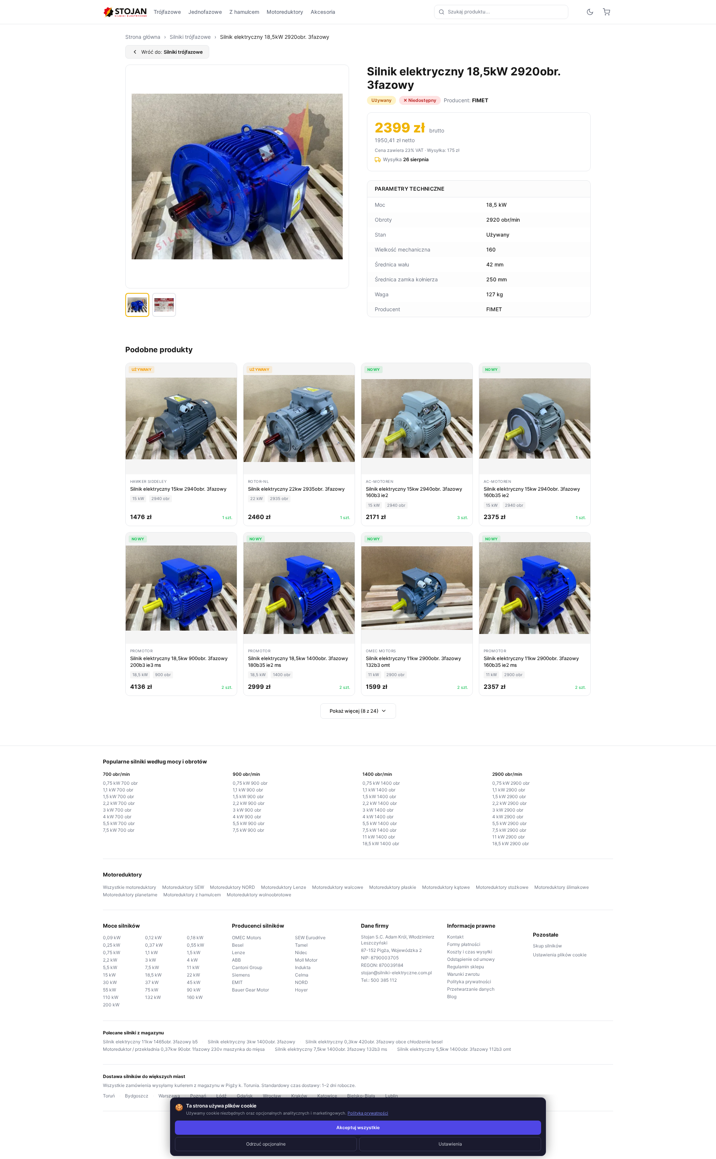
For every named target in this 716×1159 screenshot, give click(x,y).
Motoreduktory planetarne (130, 894)
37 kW (151, 982)
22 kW (193, 975)
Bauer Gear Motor (250, 990)
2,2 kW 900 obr (248, 803)
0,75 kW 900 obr (250, 783)
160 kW (194, 997)
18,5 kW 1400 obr (380, 843)
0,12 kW (153, 937)
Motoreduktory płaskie (392, 887)
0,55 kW (195, 945)
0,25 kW (111, 945)
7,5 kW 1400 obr (379, 830)
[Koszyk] (606, 12)
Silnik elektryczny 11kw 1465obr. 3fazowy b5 (150, 1041)
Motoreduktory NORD (232, 887)
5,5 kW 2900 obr (509, 823)
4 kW (192, 960)
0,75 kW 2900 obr (511, 783)
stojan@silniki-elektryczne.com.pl (396, 972)
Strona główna (142, 37)
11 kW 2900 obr (508, 837)
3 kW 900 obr (247, 810)
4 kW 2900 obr (507, 816)
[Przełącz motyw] (590, 12)
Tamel (301, 945)
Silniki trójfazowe (190, 37)
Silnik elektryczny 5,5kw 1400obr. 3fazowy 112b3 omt (454, 1049)
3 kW (150, 960)
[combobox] (501, 12)
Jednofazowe (205, 12)
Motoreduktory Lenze (283, 887)
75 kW (151, 990)
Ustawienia (450, 1144)
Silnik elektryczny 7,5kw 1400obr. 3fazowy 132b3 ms (331, 1049)
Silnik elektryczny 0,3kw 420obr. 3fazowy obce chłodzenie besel (374, 1041)
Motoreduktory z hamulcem (192, 894)
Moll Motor (306, 960)
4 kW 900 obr (247, 816)
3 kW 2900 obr (507, 810)
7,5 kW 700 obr (118, 830)
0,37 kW (154, 945)
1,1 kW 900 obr (248, 790)
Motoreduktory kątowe (446, 887)
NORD (301, 982)
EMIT (237, 982)
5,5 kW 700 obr (119, 823)
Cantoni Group (247, 967)
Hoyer (301, 990)
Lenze (238, 952)
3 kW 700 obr (117, 810)
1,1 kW (151, 952)
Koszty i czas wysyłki (469, 952)
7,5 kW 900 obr (248, 830)
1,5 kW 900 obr (248, 796)
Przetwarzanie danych (470, 989)
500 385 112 (384, 980)
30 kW (110, 982)
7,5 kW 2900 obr (509, 830)
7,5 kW (152, 967)
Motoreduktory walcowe (337, 887)
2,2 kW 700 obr (119, 803)
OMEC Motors (246, 937)
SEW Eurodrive (310, 937)
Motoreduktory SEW (183, 887)
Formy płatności (463, 944)
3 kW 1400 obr (377, 810)
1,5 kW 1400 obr (379, 796)
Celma (301, 975)
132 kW (153, 997)
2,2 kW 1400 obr (379, 803)
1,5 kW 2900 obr (509, 796)
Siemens (241, 975)
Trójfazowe (167, 12)
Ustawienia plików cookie (560, 954)
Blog (451, 996)
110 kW (110, 997)
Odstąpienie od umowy (471, 959)
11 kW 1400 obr (378, 837)
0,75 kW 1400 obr (381, 783)
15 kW (109, 975)
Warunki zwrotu (463, 974)
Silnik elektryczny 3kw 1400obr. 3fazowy (251, 1041)
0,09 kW (111, 937)
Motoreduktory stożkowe (502, 887)
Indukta (303, 967)
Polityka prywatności (469, 981)
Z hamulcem (244, 12)
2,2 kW (110, 960)
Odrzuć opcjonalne (266, 1144)
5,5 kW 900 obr (248, 823)
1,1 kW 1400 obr (378, 790)
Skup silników (547, 946)
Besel (238, 945)
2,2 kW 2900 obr (509, 803)
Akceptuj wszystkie (358, 1127)
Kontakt (455, 937)
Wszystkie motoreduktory (129, 887)
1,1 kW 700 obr (118, 790)
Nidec (301, 952)
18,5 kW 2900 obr (510, 843)
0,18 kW (195, 937)
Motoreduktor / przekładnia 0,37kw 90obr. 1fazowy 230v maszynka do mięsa (184, 1049)
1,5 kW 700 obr (118, 796)
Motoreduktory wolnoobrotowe (259, 894)
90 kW (193, 990)
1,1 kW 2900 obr (508, 790)
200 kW (111, 1005)
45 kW (193, 982)
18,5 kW (153, 975)
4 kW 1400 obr (377, 816)
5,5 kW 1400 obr (379, 823)
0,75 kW (111, 952)
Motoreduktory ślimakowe (561, 887)
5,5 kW (110, 967)
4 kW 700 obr (117, 816)
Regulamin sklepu (465, 966)
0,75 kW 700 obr (120, 783)
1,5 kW (193, 952)
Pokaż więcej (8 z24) (354, 711)
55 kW (109, 990)
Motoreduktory (285, 12)
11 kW (193, 967)
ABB (236, 960)
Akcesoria (323, 12)
